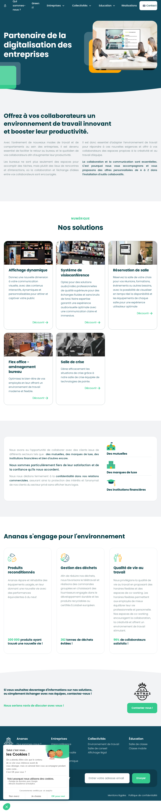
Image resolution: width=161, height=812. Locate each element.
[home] (5, 6)
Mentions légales (117, 795)
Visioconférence (61, 744)
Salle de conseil (97, 748)
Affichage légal (97, 752)
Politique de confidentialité (142, 795)
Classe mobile (138, 748)
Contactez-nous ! (142, 708)
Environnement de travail (103, 744)
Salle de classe (138, 744)
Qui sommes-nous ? (29, 744)
